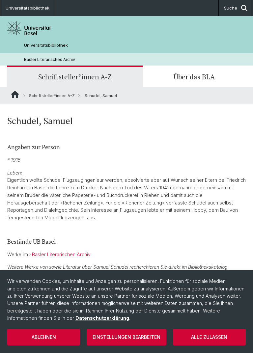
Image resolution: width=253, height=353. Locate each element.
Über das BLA (194, 76)
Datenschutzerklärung (102, 318)
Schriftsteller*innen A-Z (75, 76)
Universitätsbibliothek (27, 8)
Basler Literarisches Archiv (49, 59)
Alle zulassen (209, 337)
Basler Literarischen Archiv (61, 254)
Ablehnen (44, 337)
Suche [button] (230, 8)
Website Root (15, 94)
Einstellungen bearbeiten (126, 337)
